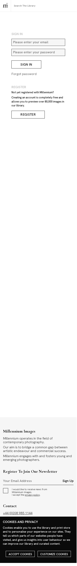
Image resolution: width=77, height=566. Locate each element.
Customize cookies (54, 554)
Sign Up (68, 481)
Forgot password (24, 74)
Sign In (26, 64)
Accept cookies (20, 554)
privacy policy (32, 495)
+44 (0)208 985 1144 (17, 513)
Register (28, 115)
